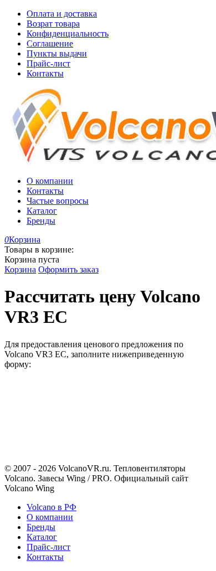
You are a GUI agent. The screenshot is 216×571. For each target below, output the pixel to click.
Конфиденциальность (68, 33)
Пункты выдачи (57, 53)
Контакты (45, 73)
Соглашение (50, 43)
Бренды (41, 220)
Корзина (20, 269)
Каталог (42, 210)
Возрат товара (53, 23)
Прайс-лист (48, 63)
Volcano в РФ (51, 507)
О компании (50, 181)
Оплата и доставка (62, 13)
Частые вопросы (58, 200)
